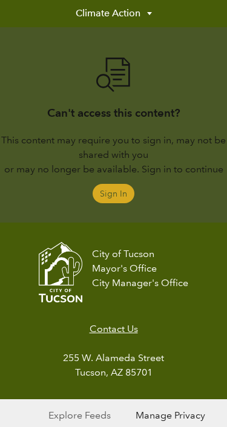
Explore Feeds (79, 415)
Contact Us (114, 328)
